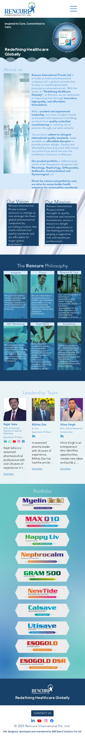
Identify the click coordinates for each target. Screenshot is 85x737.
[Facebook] (23, 441)
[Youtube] (14, 441)
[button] (77, 47)
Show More (9, 473)
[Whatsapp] (10, 441)
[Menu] (74, 9)
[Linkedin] (5, 441)
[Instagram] (19, 441)
